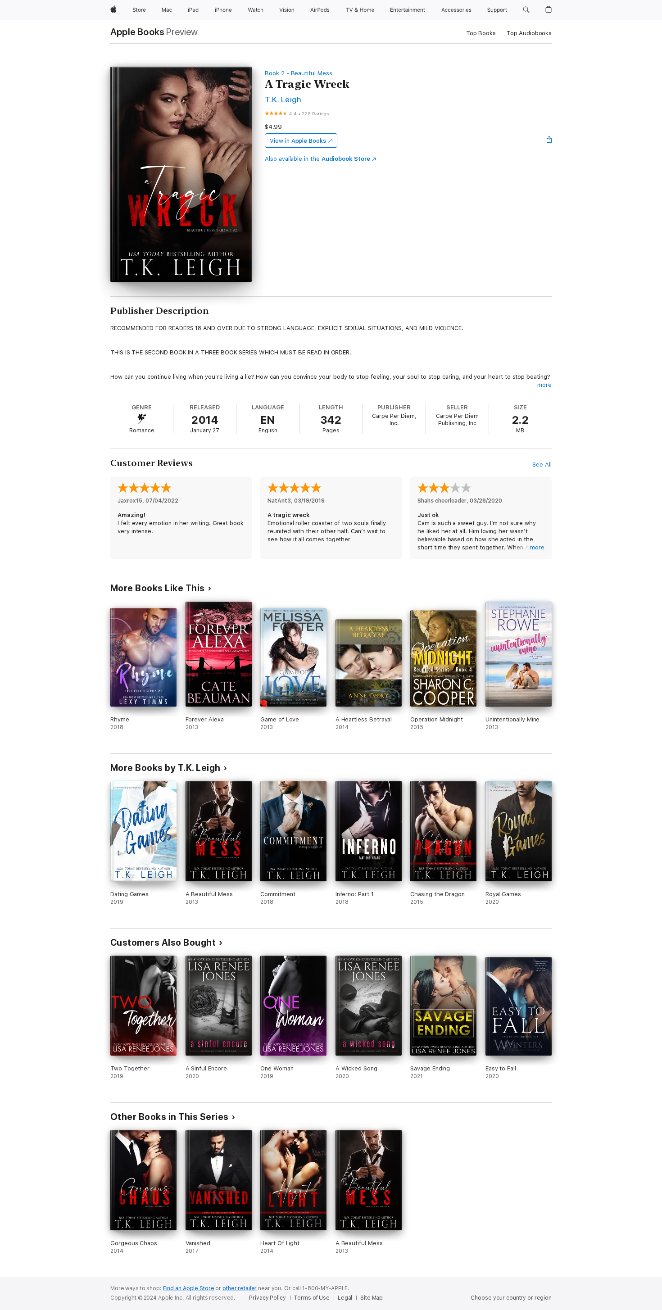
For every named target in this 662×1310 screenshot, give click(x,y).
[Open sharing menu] (549, 140)
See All (542, 464)
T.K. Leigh (283, 99)
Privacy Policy (267, 1298)
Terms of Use (312, 1298)
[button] (526, 10)
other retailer (239, 1288)
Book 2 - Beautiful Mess (298, 73)
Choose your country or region (511, 1298)
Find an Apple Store (188, 1288)
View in (298, 140)
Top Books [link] (481, 33)
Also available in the (317, 158)
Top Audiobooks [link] (529, 33)
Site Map (371, 1298)
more (544, 384)
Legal (345, 1298)
